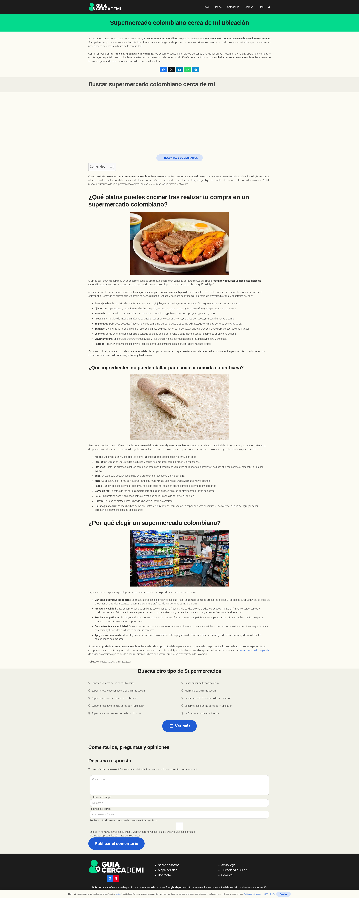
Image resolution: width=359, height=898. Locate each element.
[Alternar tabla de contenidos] (110, 166)
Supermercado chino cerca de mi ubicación (115, 698)
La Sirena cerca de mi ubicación (202, 713)
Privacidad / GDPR (234, 870)
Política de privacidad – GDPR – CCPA (259, 894)
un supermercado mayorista (254, 650)
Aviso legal (228, 865)
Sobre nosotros (168, 865)
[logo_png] (104, 7)
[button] (269, 7)
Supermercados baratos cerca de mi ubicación (117, 713)
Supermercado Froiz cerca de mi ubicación (208, 698)
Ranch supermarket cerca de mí (202, 683)
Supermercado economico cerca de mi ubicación (118, 690)
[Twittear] (171, 69)
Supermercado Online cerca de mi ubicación (208, 705)
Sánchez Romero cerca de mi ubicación (113, 683)
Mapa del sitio (167, 870)
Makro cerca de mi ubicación (200, 690)
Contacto (164, 875)
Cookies (227, 875)
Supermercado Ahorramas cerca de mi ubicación (118, 705)
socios (118, 894)
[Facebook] (110, 878)
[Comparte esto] (163, 69)
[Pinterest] (116, 878)
